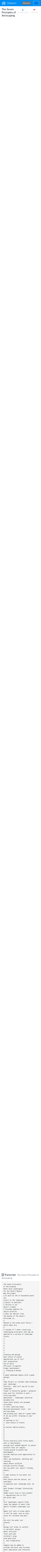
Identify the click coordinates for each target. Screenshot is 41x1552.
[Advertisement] (20, 39)
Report (34, 12)
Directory (26, 3)
